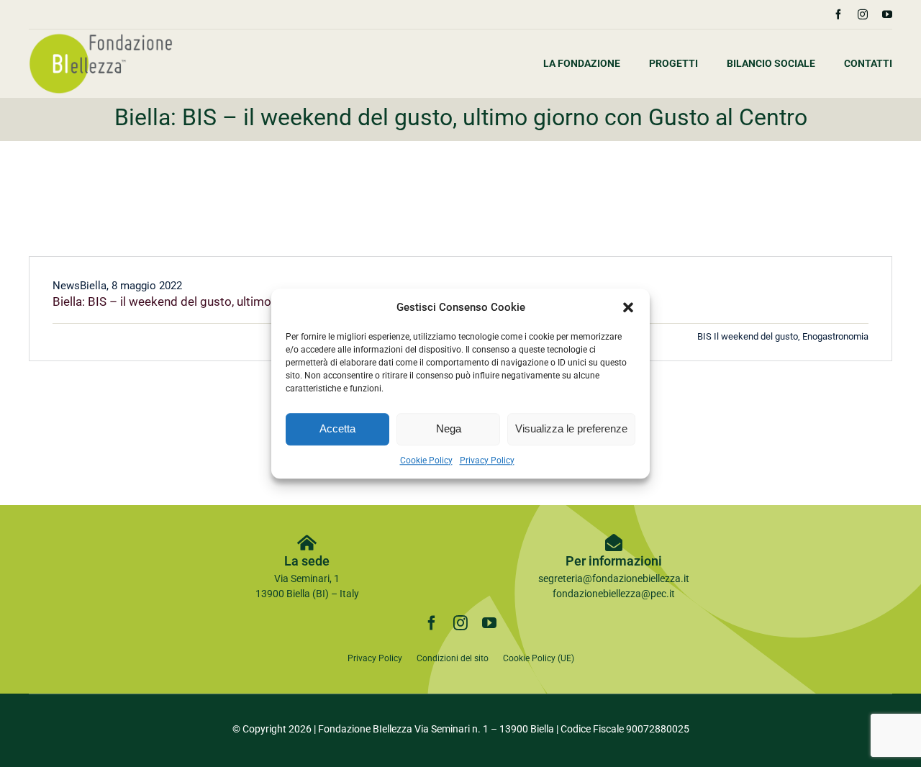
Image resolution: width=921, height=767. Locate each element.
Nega (448, 428)
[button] (628, 308)
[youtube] (887, 14)
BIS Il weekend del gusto (747, 336)
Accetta (337, 428)
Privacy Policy (487, 460)
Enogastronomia (835, 336)
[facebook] (838, 14)
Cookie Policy (426, 460)
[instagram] (863, 14)
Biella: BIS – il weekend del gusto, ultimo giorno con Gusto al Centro (236, 301)
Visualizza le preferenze (571, 428)
